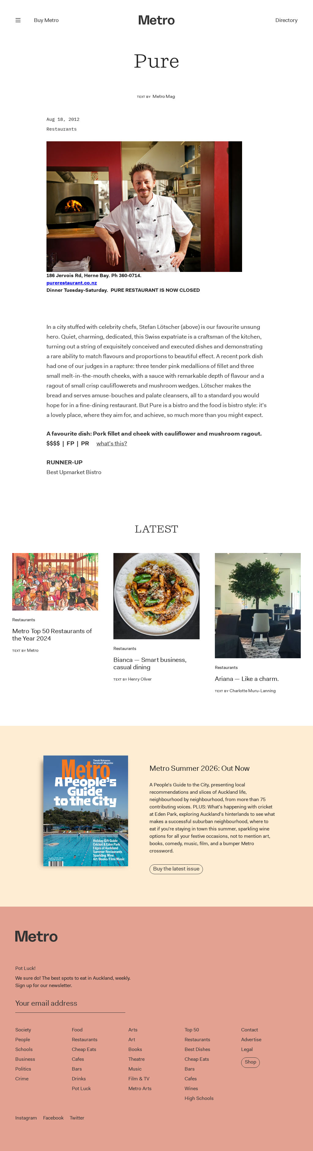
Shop (250, 1062)
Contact (249, 1030)
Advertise (251, 1039)
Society (23, 1030)
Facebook (53, 1118)
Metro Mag (164, 96)
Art (131, 1039)
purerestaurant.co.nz (71, 283)
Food (77, 1030)
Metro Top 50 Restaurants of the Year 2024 (52, 635)
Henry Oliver (132, 679)
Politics (23, 1069)
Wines (191, 1088)
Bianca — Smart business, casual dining (149, 663)
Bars (77, 1069)
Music (135, 1069)
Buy (46, 20)
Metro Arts (140, 1088)
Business (25, 1059)
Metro (25, 650)
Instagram (26, 1118)
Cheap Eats (84, 1049)
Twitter (77, 1118)
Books (135, 1049)
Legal (247, 1049)
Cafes (78, 1059)
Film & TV (138, 1078)
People (22, 1039)
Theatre (136, 1059)
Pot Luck (81, 1088)
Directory (286, 20)
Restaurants (61, 129)
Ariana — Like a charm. (247, 678)
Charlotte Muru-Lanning (245, 690)
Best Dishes (197, 1049)
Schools (24, 1049)
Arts (133, 1030)
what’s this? (112, 443)
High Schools (199, 1098)
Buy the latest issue (176, 868)
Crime (21, 1078)
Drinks (79, 1078)
